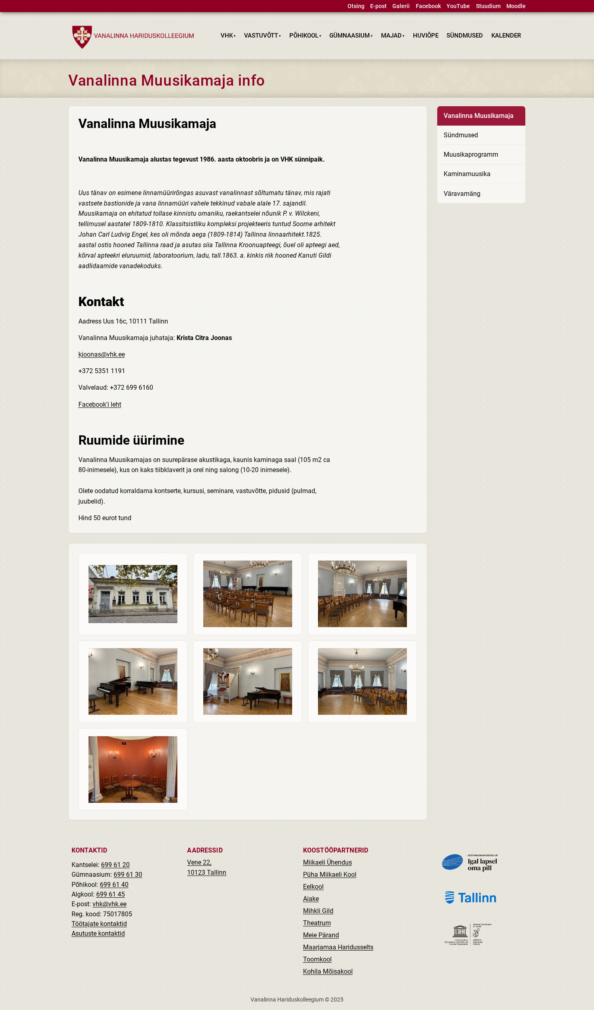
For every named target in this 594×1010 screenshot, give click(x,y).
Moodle (516, 6)
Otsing (356, 6)
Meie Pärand (321, 935)
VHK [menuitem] (225, 37)
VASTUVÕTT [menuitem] (259, 37)
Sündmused (461, 135)
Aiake (311, 899)
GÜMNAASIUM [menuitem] (348, 37)
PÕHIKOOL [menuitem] (301, 37)
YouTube (458, 6)
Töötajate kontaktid (99, 924)
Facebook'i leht (99, 404)
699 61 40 (114, 884)
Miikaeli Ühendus (327, 862)
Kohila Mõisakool (328, 971)
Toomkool (317, 959)
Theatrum (317, 923)
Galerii (401, 6)
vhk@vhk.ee (109, 904)
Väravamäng (462, 193)
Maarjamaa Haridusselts (338, 947)
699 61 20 (115, 865)
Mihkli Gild (318, 911)
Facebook (428, 6)
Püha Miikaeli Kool (329, 874)
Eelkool (313, 886)
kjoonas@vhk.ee (101, 354)
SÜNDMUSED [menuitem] (465, 35)
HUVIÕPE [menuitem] (425, 35)
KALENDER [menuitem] (506, 35)
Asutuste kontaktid (98, 933)
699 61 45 (110, 894)
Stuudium (488, 6)
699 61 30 (128, 874)
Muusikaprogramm (471, 154)
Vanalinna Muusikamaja (479, 116)
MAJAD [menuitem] (389, 37)
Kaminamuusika (467, 174)
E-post (378, 6)
